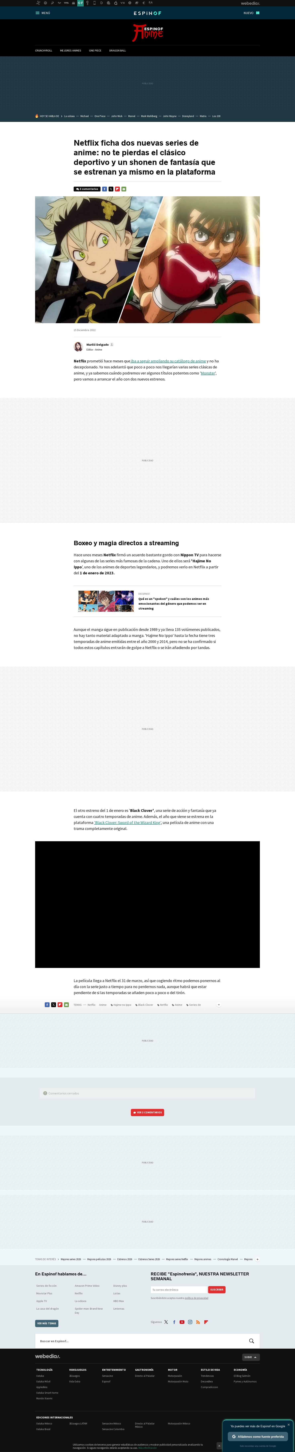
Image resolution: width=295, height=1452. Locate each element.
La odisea (69, 116)
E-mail (123, 189)
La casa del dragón (47, 1308)
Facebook (104, 189)
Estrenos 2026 (125, 1259)
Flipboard (117, 189)
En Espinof (144, 593)
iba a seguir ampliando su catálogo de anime (168, 360)
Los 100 (216, 116)
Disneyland (188, 116)
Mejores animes (70, 50)
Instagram (190, 1321)
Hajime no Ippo (122, 1005)
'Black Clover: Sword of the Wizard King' (127, 822)
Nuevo (248, 13)
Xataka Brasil (43, 1429)
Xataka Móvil (43, 1381)
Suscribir (216, 1289)
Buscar (251, 1341)
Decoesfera (207, 1381)
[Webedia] (47, 1356)
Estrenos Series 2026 (149, 1259)
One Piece (95, 50)
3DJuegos (74, 1376)
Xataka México (44, 1423)
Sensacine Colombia (113, 1429)
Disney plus (120, 1285)
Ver (149, 1112)
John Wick (116, 116)
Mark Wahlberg (149, 116)
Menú (46, 13)
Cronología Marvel (228, 1259)
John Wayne (169, 116)
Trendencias (207, 1376)
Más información (147, 1448)
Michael (84, 116)
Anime (147, 33)
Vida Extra (74, 1381)
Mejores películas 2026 (99, 1259)
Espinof (147, 13)
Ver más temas (46, 1323)
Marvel (131, 116)
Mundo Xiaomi (44, 1398)
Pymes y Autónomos (245, 1381)
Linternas (118, 1308)
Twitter (111, 189)
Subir (248, 1357)
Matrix (203, 116)
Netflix (91, 1005)
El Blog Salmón (242, 1376)
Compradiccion (209, 1387)
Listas (116, 1293)
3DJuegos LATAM (78, 1423)
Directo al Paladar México (145, 1425)
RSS (198, 1321)
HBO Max (118, 1301)
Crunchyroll (43, 50)
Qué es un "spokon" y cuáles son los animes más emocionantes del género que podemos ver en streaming (173, 603)
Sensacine (107, 1376)
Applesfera (41, 1387)
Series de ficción (46, 1285)
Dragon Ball (117, 50)
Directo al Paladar (145, 1376)
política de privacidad (196, 1298)
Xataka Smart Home (47, 1392)
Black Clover (145, 1005)
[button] (99, 344)
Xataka (40, 1376)
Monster (208, 372)
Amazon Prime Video (87, 1285)
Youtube (182, 1321)
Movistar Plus (44, 1293)
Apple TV (41, 1301)
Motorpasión (175, 1376)
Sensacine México (111, 1423)
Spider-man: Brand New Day (89, 1310)
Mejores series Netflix (177, 1259)
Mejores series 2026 (71, 1259)
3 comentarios (89, 189)
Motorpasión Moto (178, 1381)
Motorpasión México (179, 1423)
